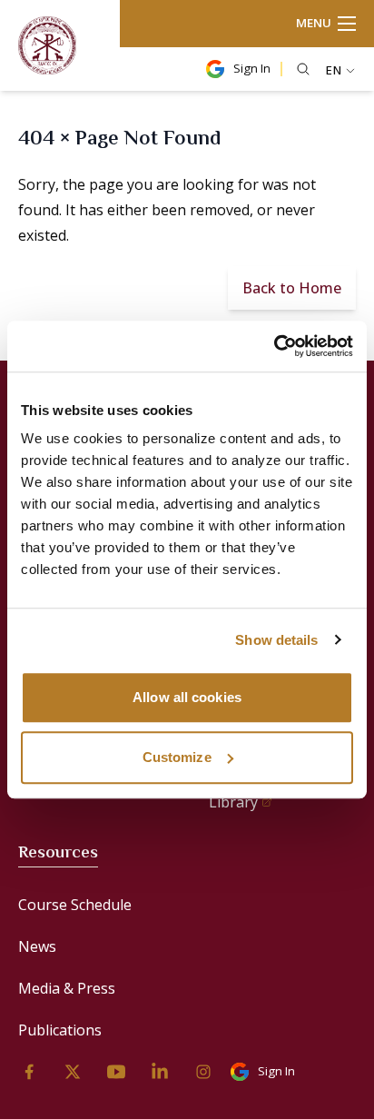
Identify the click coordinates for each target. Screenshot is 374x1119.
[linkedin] (160, 1072)
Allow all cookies (187, 697)
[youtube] (116, 1072)
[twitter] (72, 1072)
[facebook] (29, 1072)
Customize (177, 757)
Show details (276, 640)
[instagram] (203, 1072)
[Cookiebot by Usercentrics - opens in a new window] (273, 346)
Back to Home (291, 288)
